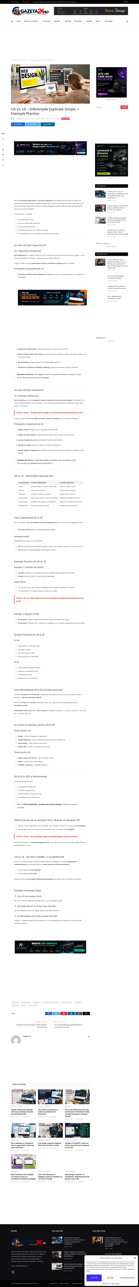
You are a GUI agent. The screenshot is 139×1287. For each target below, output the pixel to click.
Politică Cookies (115, 1283)
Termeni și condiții (77, 1283)
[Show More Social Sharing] (57, 124)
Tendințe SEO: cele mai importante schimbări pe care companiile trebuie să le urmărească (117, 195)
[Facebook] (3, 139)
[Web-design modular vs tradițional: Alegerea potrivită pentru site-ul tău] (77, 1161)
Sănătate (89, 21)
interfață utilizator (66, 1002)
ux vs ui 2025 (33, 1005)
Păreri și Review (70, 1171)
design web (15, 1002)
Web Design (65, 118)
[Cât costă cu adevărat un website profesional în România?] (50, 1096)
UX (21, 920)
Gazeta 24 (20, 118)
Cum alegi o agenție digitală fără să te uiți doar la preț (49, 1144)
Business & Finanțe (31, 21)
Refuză (110, 1278)
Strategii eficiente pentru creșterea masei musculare (116, 287)
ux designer (15, 1005)
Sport (98, 21)
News (20, 60)
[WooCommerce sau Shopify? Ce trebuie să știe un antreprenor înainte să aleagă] (23, 1161)
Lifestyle (68, 21)
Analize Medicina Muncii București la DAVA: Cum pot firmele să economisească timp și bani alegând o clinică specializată (117, 264)
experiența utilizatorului (51, 1002)
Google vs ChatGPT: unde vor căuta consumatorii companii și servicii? (77, 1145)
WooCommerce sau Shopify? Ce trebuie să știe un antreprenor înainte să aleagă (23, 1176)
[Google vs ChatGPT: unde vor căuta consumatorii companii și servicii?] (77, 1130)
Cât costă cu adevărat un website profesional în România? (48, 1112)
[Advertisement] (69, 41)
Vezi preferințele (127, 1278)
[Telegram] (3, 160)
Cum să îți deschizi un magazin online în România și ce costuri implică (50, 1176)
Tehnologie (108, 21)
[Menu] (12, 21)
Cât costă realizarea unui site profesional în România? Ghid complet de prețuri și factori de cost (77, 1113)
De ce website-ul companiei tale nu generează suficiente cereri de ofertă (22, 1145)
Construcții (46, 21)
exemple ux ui (37, 1002)
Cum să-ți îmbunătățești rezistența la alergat (115, 277)
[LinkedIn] (3, 149)
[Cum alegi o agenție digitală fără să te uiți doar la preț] (50, 1130)
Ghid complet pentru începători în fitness (114, 297)
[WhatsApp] (3, 165)
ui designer (78, 1002)
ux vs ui (24, 1005)
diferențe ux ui (25, 1002)
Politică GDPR (106, 1283)
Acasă (19, 21)
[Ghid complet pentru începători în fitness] (100, 298)
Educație (57, 21)
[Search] (127, 21)
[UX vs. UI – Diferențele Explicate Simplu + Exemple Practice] (50, 84)
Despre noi (53, 1283)
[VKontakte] (3, 155)
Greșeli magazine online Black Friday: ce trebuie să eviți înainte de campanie (56, 2)
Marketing (78, 21)
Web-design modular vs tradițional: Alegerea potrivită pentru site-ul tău (77, 1176)
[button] (135, 1258)
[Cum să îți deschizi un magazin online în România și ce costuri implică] (50, 1161)
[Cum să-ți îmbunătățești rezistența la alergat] (100, 278)
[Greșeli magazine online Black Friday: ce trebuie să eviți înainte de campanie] (100, 208)
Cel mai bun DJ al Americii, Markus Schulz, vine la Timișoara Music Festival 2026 (117, 232)
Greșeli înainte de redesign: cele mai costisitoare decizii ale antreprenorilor (22, 1112)
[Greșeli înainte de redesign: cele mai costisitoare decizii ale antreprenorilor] (23, 1096)
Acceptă (94, 1278)
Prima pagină (14, 60)
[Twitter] (3, 144)
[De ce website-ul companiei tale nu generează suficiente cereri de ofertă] (23, 1130)
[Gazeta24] (30, 11)
